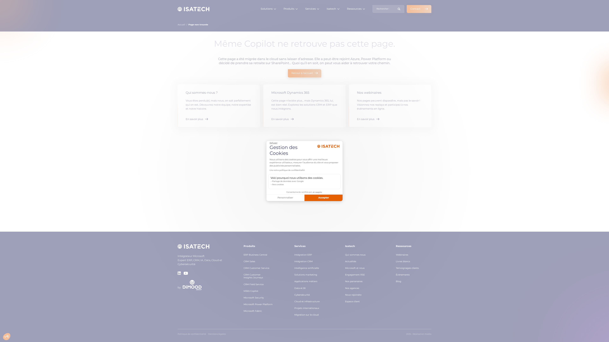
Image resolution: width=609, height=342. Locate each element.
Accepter (323, 198)
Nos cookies (278, 184)
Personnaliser (285, 197)
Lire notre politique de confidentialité (287, 170)
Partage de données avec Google (288, 181)
